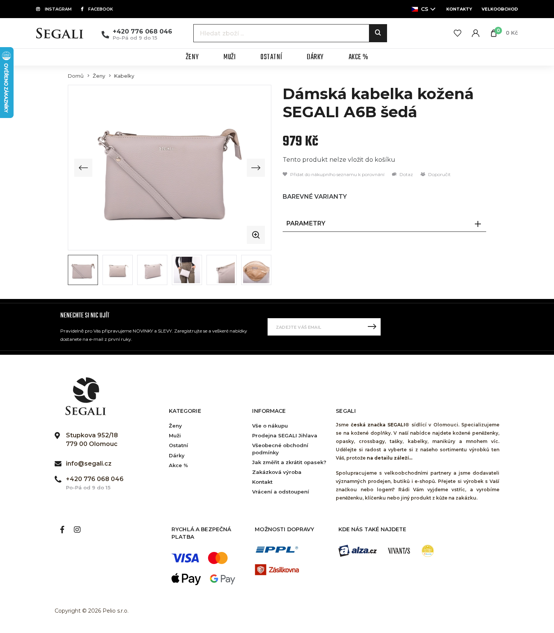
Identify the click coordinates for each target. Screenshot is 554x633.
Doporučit (439, 174)
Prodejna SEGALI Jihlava (284, 435)
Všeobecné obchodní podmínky (280, 448)
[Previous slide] (83, 168)
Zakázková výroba (276, 472)
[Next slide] (256, 168)
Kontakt (262, 482)
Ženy (99, 76)
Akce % (178, 465)
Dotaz (405, 174)
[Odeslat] (372, 327)
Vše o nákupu (270, 426)
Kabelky (124, 76)
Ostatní (178, 445)
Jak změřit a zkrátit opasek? (289, 462)
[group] (169, 167)
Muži (175, 435)
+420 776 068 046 (142, 31)
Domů (76, 76)
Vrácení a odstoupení (280, 492)
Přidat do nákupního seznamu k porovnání (336, 174)
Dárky (177, 455)
